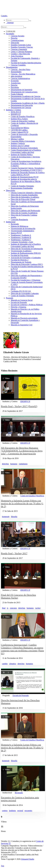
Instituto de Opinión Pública (22, 155)
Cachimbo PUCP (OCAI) (21, 291)
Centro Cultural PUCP (19, 132)
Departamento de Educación (22, 105)
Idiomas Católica (17, 139)
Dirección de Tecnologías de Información (27, 249)
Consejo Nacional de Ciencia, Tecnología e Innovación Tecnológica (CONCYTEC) (27, 169)
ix (7, 608)
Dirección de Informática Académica (25, 197)
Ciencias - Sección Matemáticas (23, 74)
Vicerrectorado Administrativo (22, 231)
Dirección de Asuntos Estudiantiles (24, 195)
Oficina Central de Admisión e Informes (26, 193)
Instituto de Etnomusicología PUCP (24, 177)
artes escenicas (16, 76)
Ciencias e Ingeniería (19, 49)
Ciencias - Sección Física (20, 69)
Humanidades (16, 72)
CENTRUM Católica (19, 130)
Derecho (14, 38)
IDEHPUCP (16, 114)
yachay (38, 608)
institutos (12, 811)
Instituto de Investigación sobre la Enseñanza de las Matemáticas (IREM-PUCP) (26, 181)
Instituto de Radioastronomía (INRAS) (26, 253)
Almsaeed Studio (27, 859)
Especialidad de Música (20, 128)
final (3, 608)
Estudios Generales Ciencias (22, 47)
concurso (13, 608)
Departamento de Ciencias (21, 108)
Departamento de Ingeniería (21, 90)
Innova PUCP (16, 233)
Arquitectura (15, 83)
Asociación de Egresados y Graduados (26, 258)
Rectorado (15, 224)
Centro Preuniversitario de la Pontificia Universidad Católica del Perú (26, 151)
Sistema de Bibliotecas (19, 226)
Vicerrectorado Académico (21, 251)
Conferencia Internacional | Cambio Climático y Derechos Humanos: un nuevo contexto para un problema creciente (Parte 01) (22, 649)
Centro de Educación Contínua (23, 121)
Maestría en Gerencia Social (22, 300)
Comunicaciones (17, 40)
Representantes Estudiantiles (22, 188)
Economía (15, 81)
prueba (13, 217)
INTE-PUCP (16, 112)
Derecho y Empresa (18, 307)
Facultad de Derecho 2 (19, 260)
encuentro (28, 811)
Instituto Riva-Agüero (19, 119)
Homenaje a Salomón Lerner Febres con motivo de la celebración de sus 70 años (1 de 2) (22, 503)
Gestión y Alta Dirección (20, 54)
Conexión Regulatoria (19, 219)
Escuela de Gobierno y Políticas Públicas (26, 305)
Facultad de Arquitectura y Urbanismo (25, 280)
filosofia (14, 516)
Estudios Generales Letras (21, 45)
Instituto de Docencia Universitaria (24, 148)
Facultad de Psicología (19, 255)
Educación (15, 43)
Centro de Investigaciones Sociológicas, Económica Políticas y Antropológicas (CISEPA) (26, 163)
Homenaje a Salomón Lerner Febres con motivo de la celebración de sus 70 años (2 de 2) (22, 747)
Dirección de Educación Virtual (23, 199)
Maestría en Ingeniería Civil (21, 325)
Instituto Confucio (18, 143)
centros (4, 811)
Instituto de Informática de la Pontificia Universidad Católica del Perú (26, 245)
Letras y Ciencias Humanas (21, 52)
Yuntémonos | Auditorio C (21, 240)
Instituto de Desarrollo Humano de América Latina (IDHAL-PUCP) (28, 173)
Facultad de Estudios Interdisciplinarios (26, 63)
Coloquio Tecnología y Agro (22, 242)
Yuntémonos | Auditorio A (21, 235)
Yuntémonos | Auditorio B (21, 237)
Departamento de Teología (21, 262)
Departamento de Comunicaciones (24, 92)
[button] (4, 16)
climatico (12, 664)
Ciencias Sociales (17, 36)
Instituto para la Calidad (20, 146)
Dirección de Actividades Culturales (25, 293)
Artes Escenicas (17, 56)
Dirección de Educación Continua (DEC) (27, 264)
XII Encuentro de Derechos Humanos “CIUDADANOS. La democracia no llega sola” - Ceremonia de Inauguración (21, 450)
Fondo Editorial (17, 94)
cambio (5, 664)
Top (2, 866)
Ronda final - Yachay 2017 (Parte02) (19, 406)
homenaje (5, 516)
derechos (5, 464)
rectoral (20, 811)
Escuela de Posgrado (19, 302)
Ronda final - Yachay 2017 (14, 553)
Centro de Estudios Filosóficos (22, 116)
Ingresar (10, 23)
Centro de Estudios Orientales (22, 186)
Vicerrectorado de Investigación (23, 228)
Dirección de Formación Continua (24, 215)
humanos (13, 464)
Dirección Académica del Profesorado (25, 211)
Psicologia (15, 87)
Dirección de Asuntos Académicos (24, 213)
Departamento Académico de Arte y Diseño (28, 103)
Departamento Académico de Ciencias (25, 96)
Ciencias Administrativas (20, 78)
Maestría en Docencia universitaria (24, 318)
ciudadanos (23, 464)
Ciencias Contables (18, 65)
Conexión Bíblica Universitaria (23, 141)
